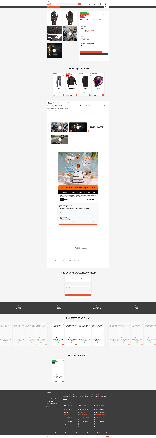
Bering (50, 9)
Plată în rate (81, 396)
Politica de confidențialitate (66, 396)
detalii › (106, 28)
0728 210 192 (97, 423)
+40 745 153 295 (50, 401)
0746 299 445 (82, 423)
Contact (92, 396)
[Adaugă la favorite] (103, 52)
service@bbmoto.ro (82, 424)
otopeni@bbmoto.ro (82, 412)
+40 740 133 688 (66, 423)
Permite (108, 436)
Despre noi (86, 396)
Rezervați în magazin (94, 54)
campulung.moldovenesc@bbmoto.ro (101, 412)
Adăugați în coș (91, 51)
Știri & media (97, 396)
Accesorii (69, 402)
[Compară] (106, 52)
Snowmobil (64, 402)
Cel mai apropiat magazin (97, 1)
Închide (105, 436)
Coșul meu (69, 394)
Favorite (74, 394)
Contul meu (64, 394)
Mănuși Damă (59, 9)
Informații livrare (75, 396)
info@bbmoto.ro (66, 412)
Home (48, 9)
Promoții (96, 6)
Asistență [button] (107, 6)
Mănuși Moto (54, 9)
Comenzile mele (80, 394)
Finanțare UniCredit (103, 396)
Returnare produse (87, 394)
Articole (101, 6)
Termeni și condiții (94, 394)
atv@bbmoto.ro (66, 424)
